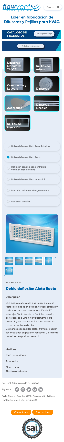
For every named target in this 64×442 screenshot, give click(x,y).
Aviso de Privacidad (28, 383)
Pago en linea (43, 412)
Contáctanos (21, 412)
